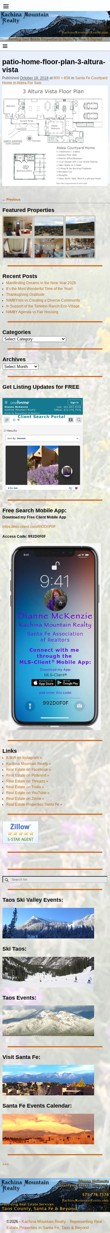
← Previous (11, 199)
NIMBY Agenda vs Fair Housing (32, 312)
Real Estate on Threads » (27, 781)
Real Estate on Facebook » (28, 769)
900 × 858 (61, 78)
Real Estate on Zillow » (25, 799)
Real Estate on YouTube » (28, 793)
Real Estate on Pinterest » (27, 775)
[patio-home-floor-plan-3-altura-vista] (55, 138)
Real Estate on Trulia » (25, 787)
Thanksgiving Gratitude (25, 294)
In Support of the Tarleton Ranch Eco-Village (43, 306)
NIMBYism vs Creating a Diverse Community (43, 300)
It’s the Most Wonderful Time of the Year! (39, 289)
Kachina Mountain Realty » (28, 764)
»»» (5, 1164)
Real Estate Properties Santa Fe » (34, 804)
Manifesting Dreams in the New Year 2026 (41, 283)
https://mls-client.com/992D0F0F (29, 527)
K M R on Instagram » (24, 758)
